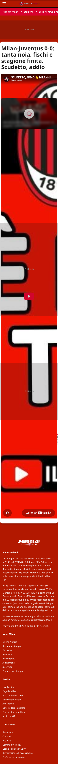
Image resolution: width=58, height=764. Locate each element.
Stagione (28, 11)
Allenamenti (8, 662)
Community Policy (11, 744)
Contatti (6, 736)
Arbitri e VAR (8, 716)
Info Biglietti (8, 658)
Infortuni (7, 654)
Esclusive (7, 650)
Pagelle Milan (9, 691)
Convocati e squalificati (14, 711)
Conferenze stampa (12, 671)
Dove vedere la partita (13, 707)
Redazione (7, 732)
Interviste (7, 666)
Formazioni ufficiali (12, 699)
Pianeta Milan (10, 11)
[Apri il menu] (4, 4)
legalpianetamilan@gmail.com (37, 610)
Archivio (6, 740)
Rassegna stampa (11, 646)
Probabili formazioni (13, 695)
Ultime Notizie (9, 641)
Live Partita (8, 687)
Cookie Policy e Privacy (14, 748)
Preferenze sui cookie (13, 757)
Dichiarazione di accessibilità (17, 752)
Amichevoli (8, 703)
